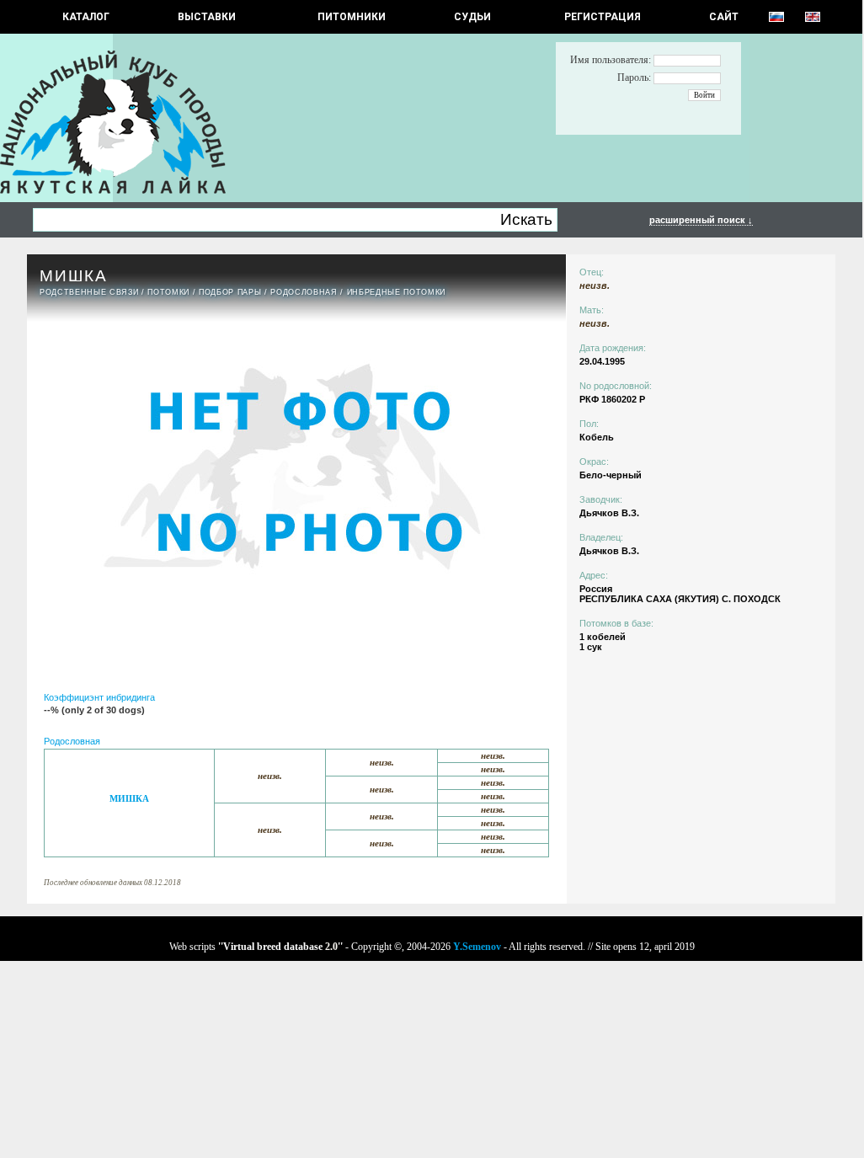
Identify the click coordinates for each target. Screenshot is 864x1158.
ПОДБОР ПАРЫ (230, 292)
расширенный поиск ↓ (701, 220)
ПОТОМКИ (168, 292)
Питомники (351, 17)
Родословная (303, 292)
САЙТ (724, 17)
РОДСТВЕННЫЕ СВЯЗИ (89, 292)
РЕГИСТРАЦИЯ (602, 17)
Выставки (207, 17)
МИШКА (129, 798)
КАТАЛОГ (85, 17)
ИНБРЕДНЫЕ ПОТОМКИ (396, 292)
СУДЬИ (472, 17)
